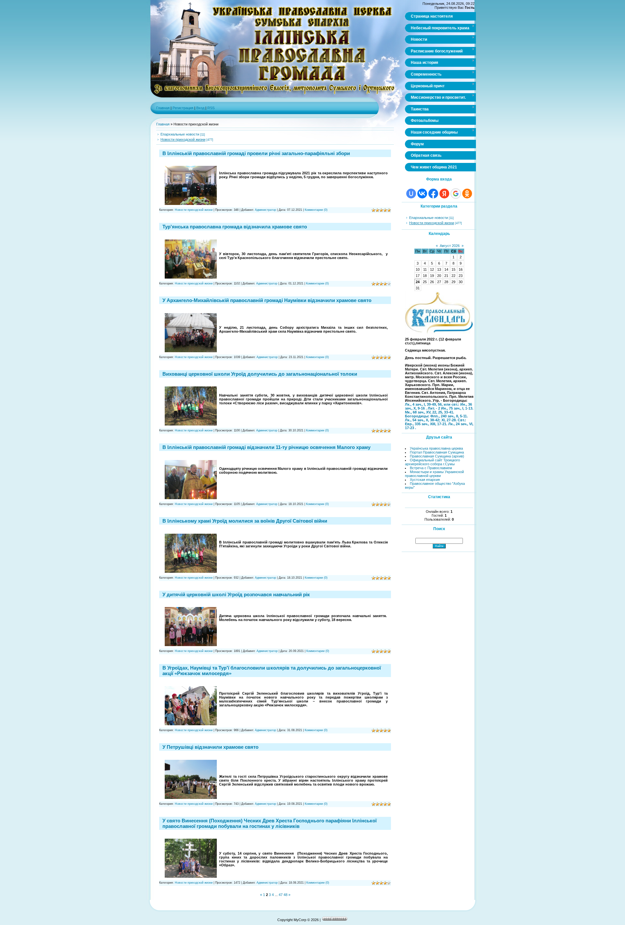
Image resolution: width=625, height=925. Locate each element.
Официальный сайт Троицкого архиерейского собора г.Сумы (432, 462)
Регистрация (183, 108)
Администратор (265, 209)
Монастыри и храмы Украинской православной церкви (434, 474)
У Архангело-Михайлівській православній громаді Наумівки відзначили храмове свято (266, 300)
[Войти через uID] (411, 193)
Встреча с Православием (431, 468)
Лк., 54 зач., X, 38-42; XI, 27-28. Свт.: (435, 420)
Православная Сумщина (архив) (437, 456)
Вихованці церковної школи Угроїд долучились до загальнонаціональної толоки (259, 374)
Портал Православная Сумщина (437, 452)
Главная (163, 108)
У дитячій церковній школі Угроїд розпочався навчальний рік (236, 594)
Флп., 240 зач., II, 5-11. (449, 416)
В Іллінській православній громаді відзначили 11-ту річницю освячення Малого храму (266, 447)
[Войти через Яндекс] (444, 193)
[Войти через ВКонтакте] (422, 193)
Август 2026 (450, 246)
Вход (200, 108)
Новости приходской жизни (182, 139)
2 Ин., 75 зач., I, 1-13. (455, 408)
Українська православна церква (436, 448)
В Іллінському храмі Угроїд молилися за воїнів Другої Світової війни (244, 521)
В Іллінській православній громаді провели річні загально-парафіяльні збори (256, 153)
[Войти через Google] (456, 193)
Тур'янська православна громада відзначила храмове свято (234, 226)
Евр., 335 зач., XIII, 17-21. (426, 424)
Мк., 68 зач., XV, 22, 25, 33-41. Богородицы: (429, 414)
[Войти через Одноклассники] (467, 193)
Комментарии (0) (316, 209)
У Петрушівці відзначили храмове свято (210, 747)
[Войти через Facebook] (433, 193)
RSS (211, 108)
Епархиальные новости (179, 134)
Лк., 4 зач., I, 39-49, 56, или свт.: (432, 404)
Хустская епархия (425, 480)
